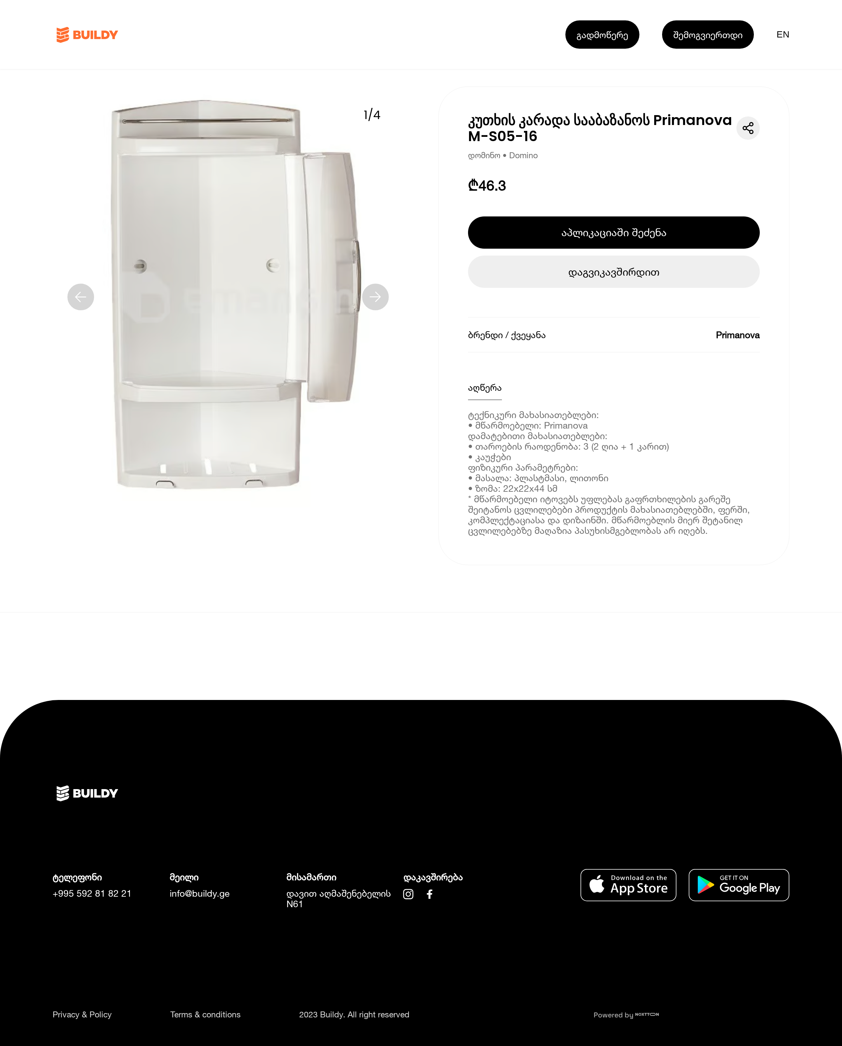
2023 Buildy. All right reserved (354, 1014)
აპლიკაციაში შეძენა (614, 232)
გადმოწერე (602, 34)
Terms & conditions (205, 1014)
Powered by (614, 1014)
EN (783, 34)
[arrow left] (81, 297)
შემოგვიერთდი (708, 34)
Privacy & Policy (82, 1014)
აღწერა (485, 387)
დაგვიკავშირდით (613, 271)
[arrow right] (375, 297)
